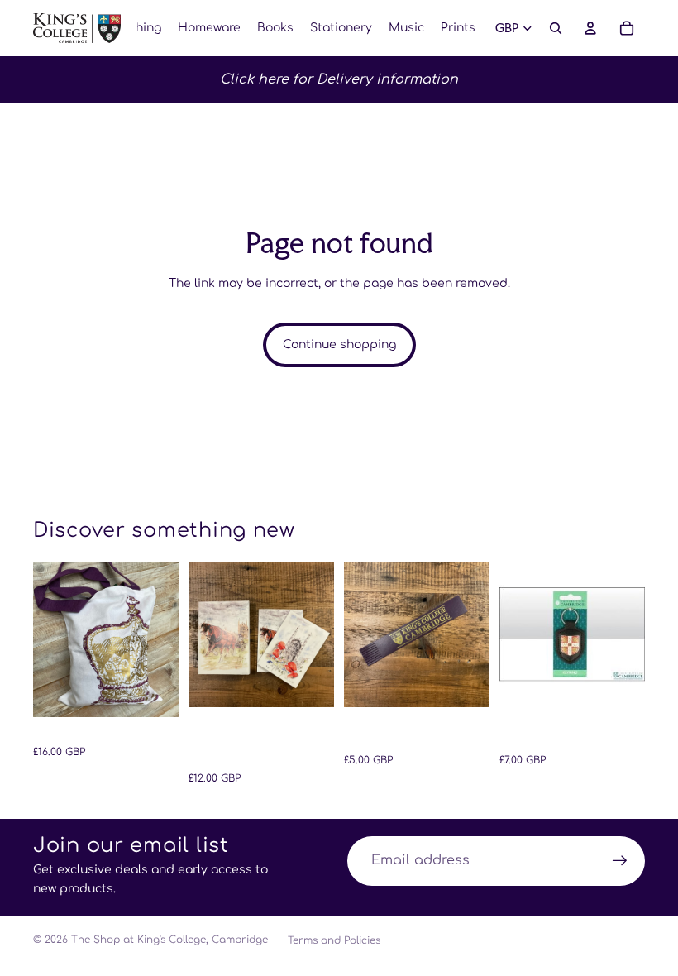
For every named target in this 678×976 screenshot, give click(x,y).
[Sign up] (620, 861)
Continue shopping (339, 344)
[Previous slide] (51, 639)
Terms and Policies (334, 940)
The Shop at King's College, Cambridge (169, 939)
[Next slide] (160, 639)
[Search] (555, 28)
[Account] (590, 28)
